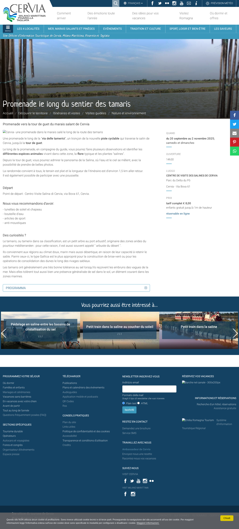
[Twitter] (234, 124)
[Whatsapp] (234, 151)
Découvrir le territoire (33, 113)
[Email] (234, 133)
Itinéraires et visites (66, 113)
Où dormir (8, 383)
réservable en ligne (178, 213)
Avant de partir (11, 405)
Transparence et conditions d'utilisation (85, 440)
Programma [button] (16, 288)
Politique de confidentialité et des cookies (86, 431)
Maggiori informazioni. (148, 523)
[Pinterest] (234, 142)
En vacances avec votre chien (20, 401)
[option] (40, 330)
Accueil (8, 113)
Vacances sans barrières (17, 396)
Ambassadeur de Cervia (136, 449)
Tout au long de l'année (16, 410)
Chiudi (227, 518)
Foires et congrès (13, 445)
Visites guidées (95, 113)
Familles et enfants (14, 387)
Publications (70, 383)
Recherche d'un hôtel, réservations (216, 404)
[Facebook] (234, 115)
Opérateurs (9, 436)
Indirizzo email (130, 382)
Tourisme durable (13, 431)
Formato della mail (143, 397)
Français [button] (134, 3)
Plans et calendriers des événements (83, 387)
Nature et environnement (129, 113)
